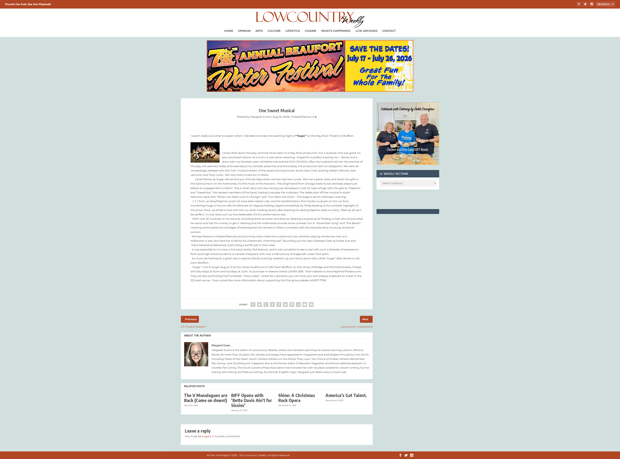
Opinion (244, 30)
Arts (259, 30)
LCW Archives (366, 30)
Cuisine (310, 30)
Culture (274, 30)
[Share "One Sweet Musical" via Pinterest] (279, 304)
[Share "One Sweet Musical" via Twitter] (259, 304)
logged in (208, 436)
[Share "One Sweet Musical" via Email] (304, 304)
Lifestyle (292, 30)
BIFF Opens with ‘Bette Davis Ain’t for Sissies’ (251, 400)
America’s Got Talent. (346, 395)
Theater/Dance (300, 116)
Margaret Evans (261, 116)
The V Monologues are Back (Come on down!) (205, 398)
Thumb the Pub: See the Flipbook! (28, 4)
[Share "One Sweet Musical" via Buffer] (292, 304)
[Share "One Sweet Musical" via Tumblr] (272, 304)
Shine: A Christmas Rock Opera (296, 398)
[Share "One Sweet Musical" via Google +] (266, 304)
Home (228, 30)
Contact (389, 30)
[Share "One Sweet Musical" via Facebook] (253, 304)
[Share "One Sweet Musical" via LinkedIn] (285, 304)
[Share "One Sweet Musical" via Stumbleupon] (298, 304)
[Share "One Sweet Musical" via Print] (311, 304)
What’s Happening (336, 30)
